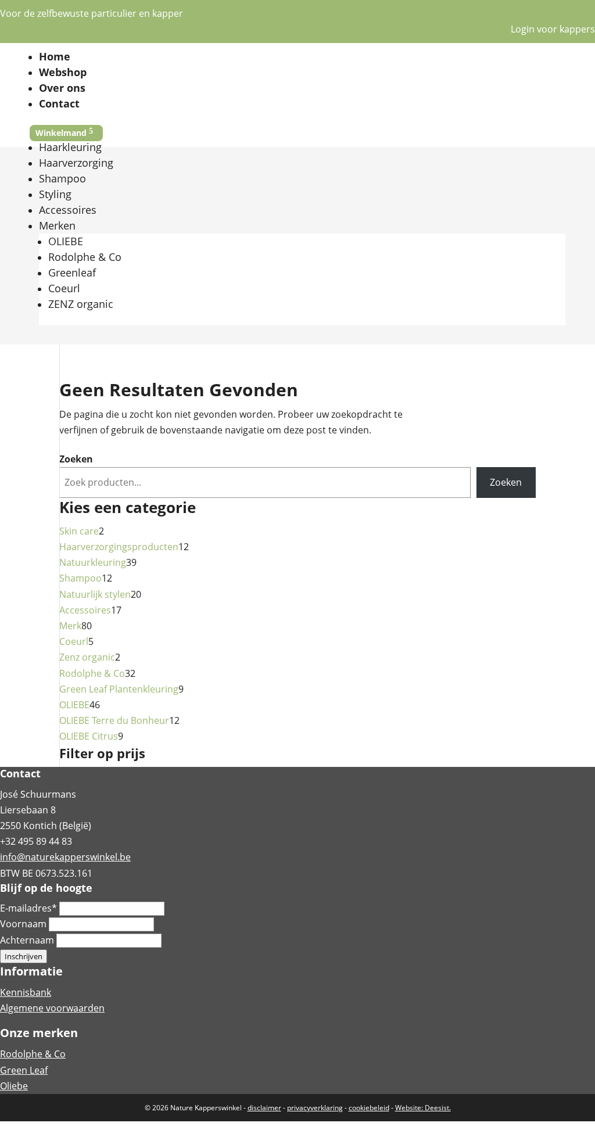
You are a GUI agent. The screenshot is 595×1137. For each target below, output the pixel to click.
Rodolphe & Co (84, 257)
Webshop (63, 72)
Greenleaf (72, 272)
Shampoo (62, 178)
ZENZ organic (80, 304)
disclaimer (264, 1108)
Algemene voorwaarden (52, 1008)
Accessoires (67, 210)
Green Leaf (24, 1070)
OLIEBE (65, 241)
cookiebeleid (369, 1108)
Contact (59, 103)
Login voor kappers (553, 29)
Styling (55, 194)
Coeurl (64, 288)
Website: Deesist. (423, 1108)
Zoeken (76, 459)
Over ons (62, 88)
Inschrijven (23, 956)
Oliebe (14, 1085)
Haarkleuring (70, 147)
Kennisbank (25, 992)
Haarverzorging (76, 163)
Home (54, 56)
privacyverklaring (315, 1108)
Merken (57, 225)
